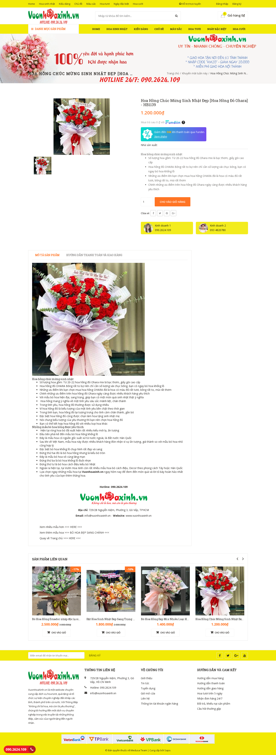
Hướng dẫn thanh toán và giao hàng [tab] (94, 255)
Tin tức (145, 683)
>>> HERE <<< (73, 527)
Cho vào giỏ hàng (172, 202)
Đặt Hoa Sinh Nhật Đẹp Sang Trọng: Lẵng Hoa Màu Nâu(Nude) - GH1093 (132, 619)
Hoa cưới (138, 3)
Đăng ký (236, 3)
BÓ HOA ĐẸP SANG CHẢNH (87, 532)
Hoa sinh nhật (47, 3)
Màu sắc (91, 3)
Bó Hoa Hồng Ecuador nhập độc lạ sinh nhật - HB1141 (66, 619)
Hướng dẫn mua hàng (210, 678)
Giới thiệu (146, 678)
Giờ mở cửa (148, 693)
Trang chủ (173, 73)
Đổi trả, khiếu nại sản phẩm (213, 703)
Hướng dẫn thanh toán (211, 683)
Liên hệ (145, 698)
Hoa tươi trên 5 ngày (209, 693)
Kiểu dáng (64, 3)
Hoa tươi (105, 3)
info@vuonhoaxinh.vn (97, 515)
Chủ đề (78, 3)
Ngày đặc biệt (121, 3)
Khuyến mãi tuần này (194, 73)
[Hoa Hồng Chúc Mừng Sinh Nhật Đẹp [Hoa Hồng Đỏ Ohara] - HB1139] (219, 590)
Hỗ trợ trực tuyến (191, 3)
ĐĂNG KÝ (94, 655)
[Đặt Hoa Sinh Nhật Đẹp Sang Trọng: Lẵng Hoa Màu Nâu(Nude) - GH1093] (111, 590)
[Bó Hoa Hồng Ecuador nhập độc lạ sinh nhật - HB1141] (56, 590)
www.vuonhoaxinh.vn (139, 515)
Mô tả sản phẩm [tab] (47, 255)
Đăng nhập (222, 3)
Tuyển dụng (148, 688)
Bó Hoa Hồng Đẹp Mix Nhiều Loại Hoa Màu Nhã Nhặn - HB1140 (181, 619)
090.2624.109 (16, 749)
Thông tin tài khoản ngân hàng (159, 703)
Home (31, 3)
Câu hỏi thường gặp (209, 708)
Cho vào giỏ (58, 632)
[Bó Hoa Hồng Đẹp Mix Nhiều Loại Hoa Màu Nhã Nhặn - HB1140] (165, 590)
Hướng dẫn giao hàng (210, 688)
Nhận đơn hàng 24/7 (209, 698)
